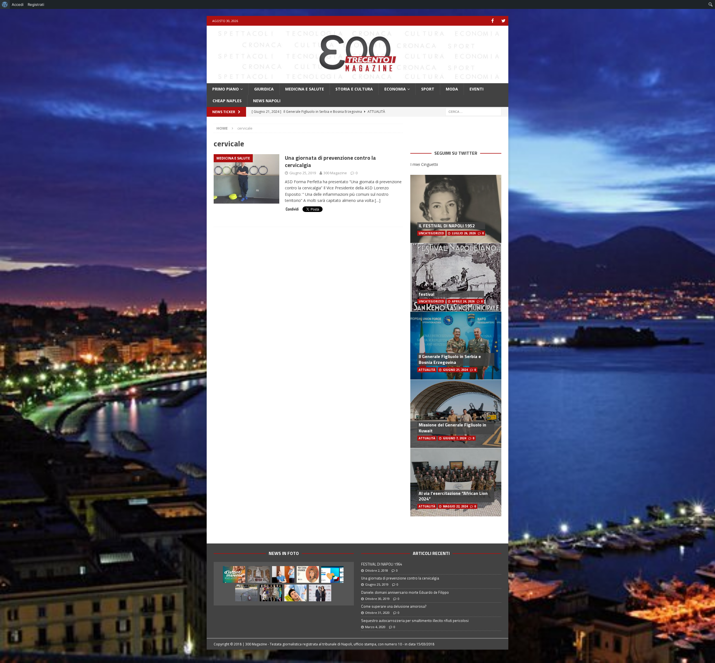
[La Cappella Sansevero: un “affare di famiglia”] (258, 574)
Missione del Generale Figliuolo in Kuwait (452, 427)
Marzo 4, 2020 (375, 627)
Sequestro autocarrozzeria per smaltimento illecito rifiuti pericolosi (415, 620)
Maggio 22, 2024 (455, 506)
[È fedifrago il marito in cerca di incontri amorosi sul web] (283, 574)
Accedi (17, 4)
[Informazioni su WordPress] (5, 4)
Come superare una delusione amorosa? (393, 606)
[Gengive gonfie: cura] (295, 593)
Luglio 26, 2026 (464, 233)
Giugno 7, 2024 (454, 438)
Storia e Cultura (354, 89)
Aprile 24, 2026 (463, 301)
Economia (395, 89)
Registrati (36, 4)
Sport (427, 89)
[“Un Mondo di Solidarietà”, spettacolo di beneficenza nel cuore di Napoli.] (320, 593)
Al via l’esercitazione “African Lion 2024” (453, 496)
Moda (452, 89)
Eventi (476, 89)
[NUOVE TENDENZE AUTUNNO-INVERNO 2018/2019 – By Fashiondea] (271, 593)
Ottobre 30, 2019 (377, 599)
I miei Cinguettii (424, 164)
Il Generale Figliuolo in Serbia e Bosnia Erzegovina (450, 359)
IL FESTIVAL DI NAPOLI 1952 (447, 225)
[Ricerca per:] (473, 111)
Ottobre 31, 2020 (377, 612)
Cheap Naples (227, 100)
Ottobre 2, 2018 (376, 570)
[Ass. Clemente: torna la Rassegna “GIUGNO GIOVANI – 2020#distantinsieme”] (234, 574)
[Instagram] (503, 21)
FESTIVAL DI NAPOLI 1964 (381, 564)
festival (426, 294)
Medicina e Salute (304, 89)
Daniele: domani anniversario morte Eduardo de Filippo (405, 592)
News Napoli (266, 100)
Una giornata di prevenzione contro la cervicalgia (330, 161)
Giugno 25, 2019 (302, 172)
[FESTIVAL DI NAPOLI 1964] (308, 574)
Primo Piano (225, 89)
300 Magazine (335, 172)
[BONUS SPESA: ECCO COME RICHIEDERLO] (332, 574)
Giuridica (264, 89)
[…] (377, 200)
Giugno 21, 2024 (455, 370)
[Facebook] (492, 21)
